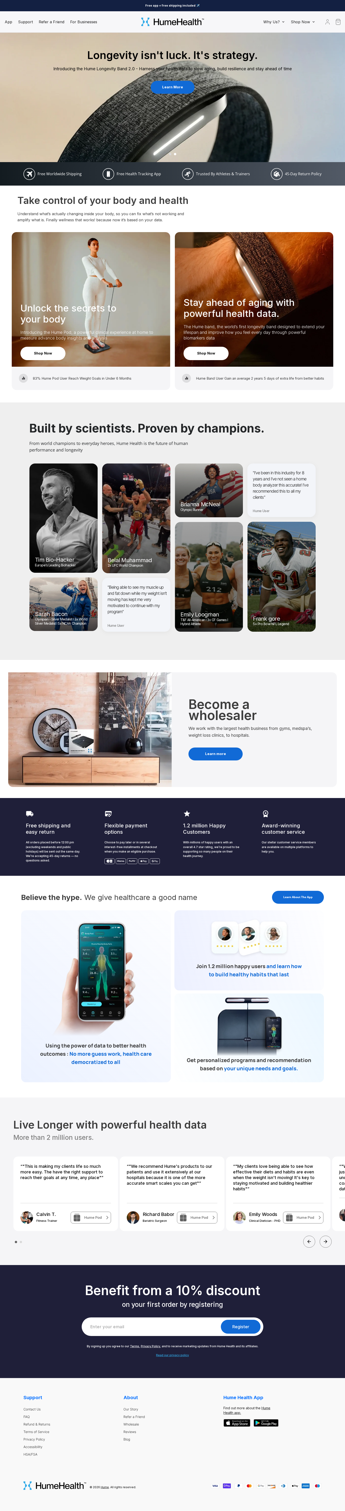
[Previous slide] (309, 1242)
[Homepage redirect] (172, 22)
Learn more (215, 754)
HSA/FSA (30, 1454)
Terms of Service (36, 1431)
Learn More (172, 87)
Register (240, 1326)
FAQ (26, 1416)
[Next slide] (326, 1242)
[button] (274, 21)
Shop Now (43, 353)
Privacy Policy (150, 1346)
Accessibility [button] (32, 1447)
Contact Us (32, 1409)
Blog (126, 1439)
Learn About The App (298, 897)
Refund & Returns (36, 1424)
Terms (134, 1346)
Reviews (129, 1431)
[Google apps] (266, 1423)
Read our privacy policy (172, 1355)
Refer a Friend (134, 1416)
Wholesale (131, 1424)
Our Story (130, 1409)
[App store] (237, 1423)
